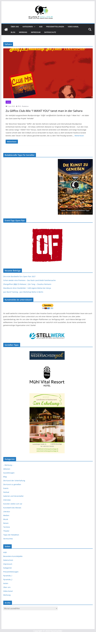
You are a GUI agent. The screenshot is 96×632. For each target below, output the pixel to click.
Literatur (6, 511)
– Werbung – (8, 465)
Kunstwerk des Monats (12, 508)
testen (5, 583)
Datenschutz (50, 32)
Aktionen (6, 469)
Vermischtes (8, 539)
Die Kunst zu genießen (12, 484)
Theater (6, 531)
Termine (6, 527)
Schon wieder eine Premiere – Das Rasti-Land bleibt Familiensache (29, 280)
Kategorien (28, 26)
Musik (8, 102)
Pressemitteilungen (55, 26)
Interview (7, 500)
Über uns (15, 26)
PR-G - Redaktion (23, 106)
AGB (40, 26)
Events (5, 488)
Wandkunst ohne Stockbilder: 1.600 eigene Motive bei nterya (27, 288)
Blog (13, 32)
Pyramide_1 (7, 575)
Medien (6, 515)
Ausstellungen (9, 473)
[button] (34, 26)
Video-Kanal (73, 26)
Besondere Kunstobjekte (12, 556)
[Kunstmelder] (6, 29)
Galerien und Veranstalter (13, 496)
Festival (6, 492)
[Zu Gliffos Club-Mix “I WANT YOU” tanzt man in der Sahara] (48, 73)
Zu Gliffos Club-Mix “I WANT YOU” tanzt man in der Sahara (44, 111)
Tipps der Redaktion (11, 535)
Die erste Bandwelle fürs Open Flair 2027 (19, 276)
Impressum (36, 32)
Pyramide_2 (7, 579)
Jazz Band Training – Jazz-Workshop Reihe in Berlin (23, 292)
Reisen (6, 523)
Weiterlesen (79, 135)
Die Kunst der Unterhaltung (14, 480)
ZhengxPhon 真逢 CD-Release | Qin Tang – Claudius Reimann (27, 284)
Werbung (23, 32)
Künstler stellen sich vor (12, 504)
